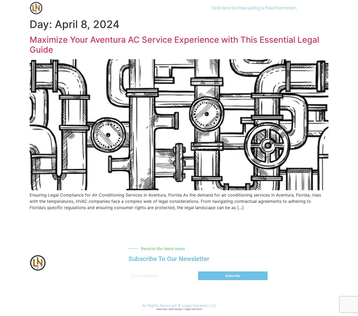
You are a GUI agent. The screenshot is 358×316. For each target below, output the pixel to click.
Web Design (176, 309)
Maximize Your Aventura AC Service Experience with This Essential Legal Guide (174, 45)
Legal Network (193, 309)
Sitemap (161, 309)
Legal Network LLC (199, 305)
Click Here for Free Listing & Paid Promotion (253, 8)
